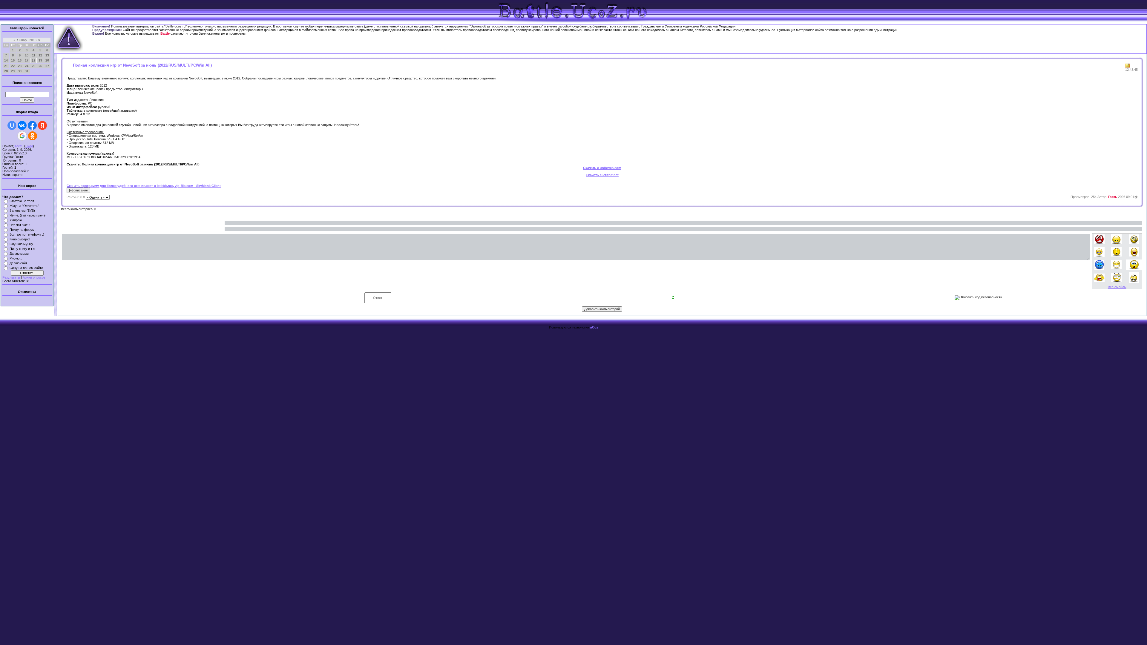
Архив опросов (34, 277)
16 (20, 60)
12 (40, 55)
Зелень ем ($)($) (22, 210)
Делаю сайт (18, 263)
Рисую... (16, 258)
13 (47, 55)
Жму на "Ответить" (24, 206)
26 (40, 66)
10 (26, 55)
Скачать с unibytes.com (602, 168)
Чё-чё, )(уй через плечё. (28, 215)
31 (26, 71)
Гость (19, 146)
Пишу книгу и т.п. (23, 249)
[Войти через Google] (22, 136)
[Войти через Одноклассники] (32, 135)
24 (26, 66)
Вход (29, 146)
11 (33, 55)
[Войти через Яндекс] (42, 125)
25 (33, 66)
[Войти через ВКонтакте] (22, 125)
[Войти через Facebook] (32, 125)
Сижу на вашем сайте (26, 268)
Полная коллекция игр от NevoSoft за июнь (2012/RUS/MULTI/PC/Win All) (142, 65)
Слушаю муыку (21, 244)
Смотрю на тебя (22, 201)
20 (47, 60)
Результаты (11, 277)
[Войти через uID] (11, 125)
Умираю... (17, 220)
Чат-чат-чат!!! (20, 225)
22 (13, 66)
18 (33, 60)
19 (40, 60)
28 (6, 71)
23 (20, 66)
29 (13, 71)
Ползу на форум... (23, 229)
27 (47, 66)
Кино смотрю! (20, 239)
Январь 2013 (26, 40)
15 (13, 60)
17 (26, 60)
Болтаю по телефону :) (27, 234)
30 (20, 71)
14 (6, 60)
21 (6, 66)
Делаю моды (19, 253)
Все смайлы (1117, 287)
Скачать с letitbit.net (602, 175)
